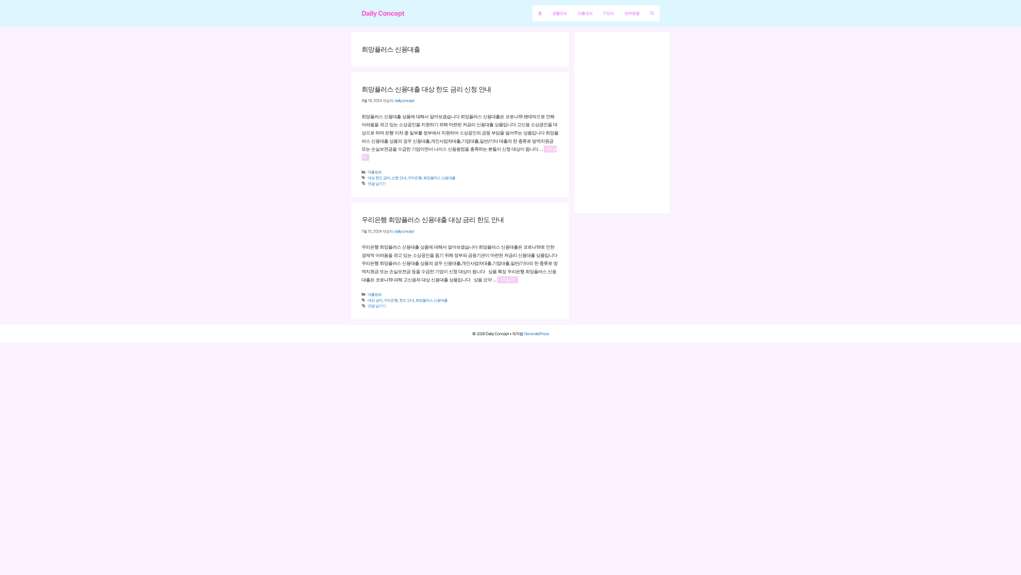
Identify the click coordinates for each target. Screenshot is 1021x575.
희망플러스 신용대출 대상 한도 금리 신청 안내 (426, 89)
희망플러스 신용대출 (439, 177)
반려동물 (632, 13)
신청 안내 (399, 177)
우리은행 (415, 177)
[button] (652, 13)
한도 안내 (406, 300)
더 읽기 (507, 279)
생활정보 (559, 13)
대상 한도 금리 (379, 177)
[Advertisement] (625, 122)
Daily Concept (383, 13)
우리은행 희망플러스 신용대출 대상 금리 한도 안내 (433, 220)
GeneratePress (536, 333)
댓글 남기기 (377, 183)
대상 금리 (375, 300)
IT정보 (608, 13)
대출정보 (585, 13)
